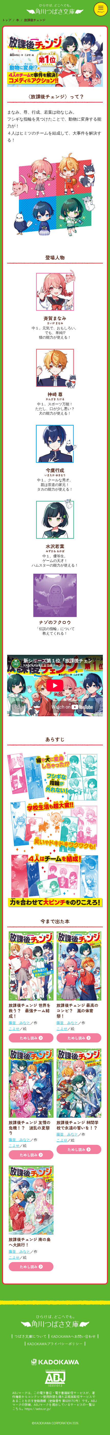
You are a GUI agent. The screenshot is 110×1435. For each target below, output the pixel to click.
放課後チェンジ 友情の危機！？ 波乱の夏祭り (30, 1127)
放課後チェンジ (35, 20)
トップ (6, 20)
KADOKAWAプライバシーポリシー (55, 1343)
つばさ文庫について (30, 1336)
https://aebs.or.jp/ (38, 1408)
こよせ (14, 1028)
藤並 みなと (19, 1022)
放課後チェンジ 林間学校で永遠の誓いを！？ (77, 1125)
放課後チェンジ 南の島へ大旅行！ (30, 1242)
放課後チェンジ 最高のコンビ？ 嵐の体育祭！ (77, 1010)
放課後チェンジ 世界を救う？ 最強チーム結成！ (30, 1010)
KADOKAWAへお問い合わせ (73, 1336)
